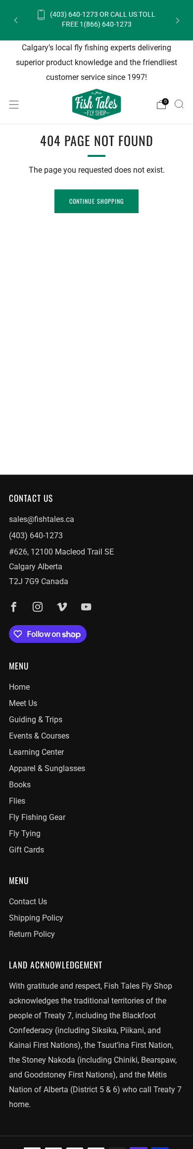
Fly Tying (25, 833)
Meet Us (23, 703)
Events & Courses (39, 736)
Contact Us (28, 901)
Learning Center (36, 752)
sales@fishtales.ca (41, 519)
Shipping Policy (36, 918)
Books (20, 784)
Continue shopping (96, 201)
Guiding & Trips (35, 719)
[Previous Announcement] (16, 20)
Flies (17, 801)
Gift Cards (26, 849)
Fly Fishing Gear (37, 817)
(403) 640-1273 (36, 535)
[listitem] (97, 20)
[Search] (179, 104)
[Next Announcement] (178, 20)
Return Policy (32, 934)
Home (19, 687)
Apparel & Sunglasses (47, 768)
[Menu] (14, 105)
